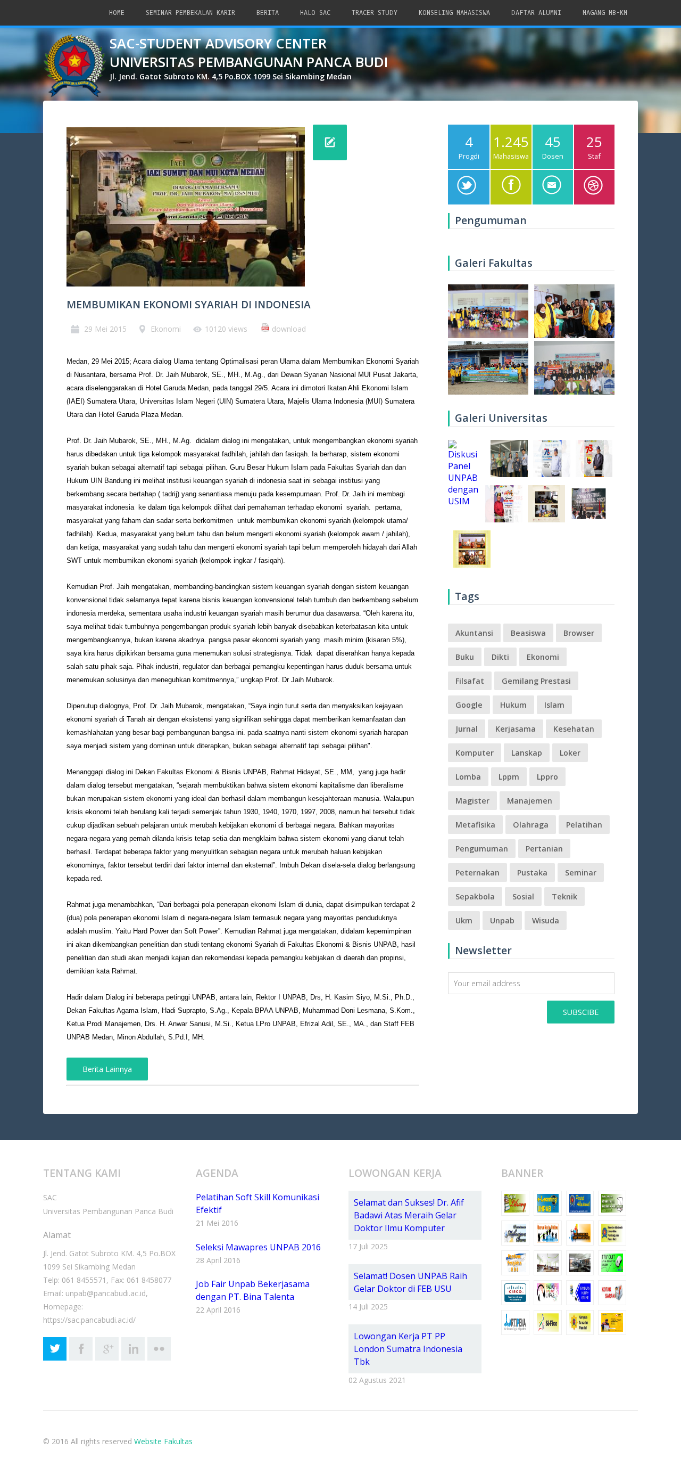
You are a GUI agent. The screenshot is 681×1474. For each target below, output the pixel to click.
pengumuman (481, 849)
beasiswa (528, 633)
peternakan (477, 872)
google (469, 705)
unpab (502, 920)
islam (554, 705)
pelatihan (584, 825)
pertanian (544, 849)
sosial (523, 896)
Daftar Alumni (536, 13)
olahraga (531, 825)
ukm (463, 920)
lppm (509, 777)
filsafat (469, 681)
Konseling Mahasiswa (454, 13)
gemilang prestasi (536, 681)
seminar (580, 872)
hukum (513, 705)
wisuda (545, 920)
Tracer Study (374, 13)
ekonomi (543, 657)
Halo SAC (315, 13)
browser (578, 633)
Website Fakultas (163, 1441)
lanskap (526, 753)
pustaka (532, 872)
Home (116, 13)
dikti (500, 657)
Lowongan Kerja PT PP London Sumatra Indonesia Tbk (408, 1348)
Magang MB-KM (605, 13)
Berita (267, 13)
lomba (468, 777)
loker (570, 753)
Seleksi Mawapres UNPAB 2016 (258, 1247)
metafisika (475, 825)
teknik (564, 896)
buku (464, 657)
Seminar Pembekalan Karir (190, 13)
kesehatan (573, 729)
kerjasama (515, 729)
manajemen (529, 801)
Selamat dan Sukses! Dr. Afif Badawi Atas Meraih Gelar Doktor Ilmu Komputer (409, 1215)
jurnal (466, 729)
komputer (474, 753)
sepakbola (475, 896)
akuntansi (474, 633)
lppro (547, 777)
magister (472, 801)
